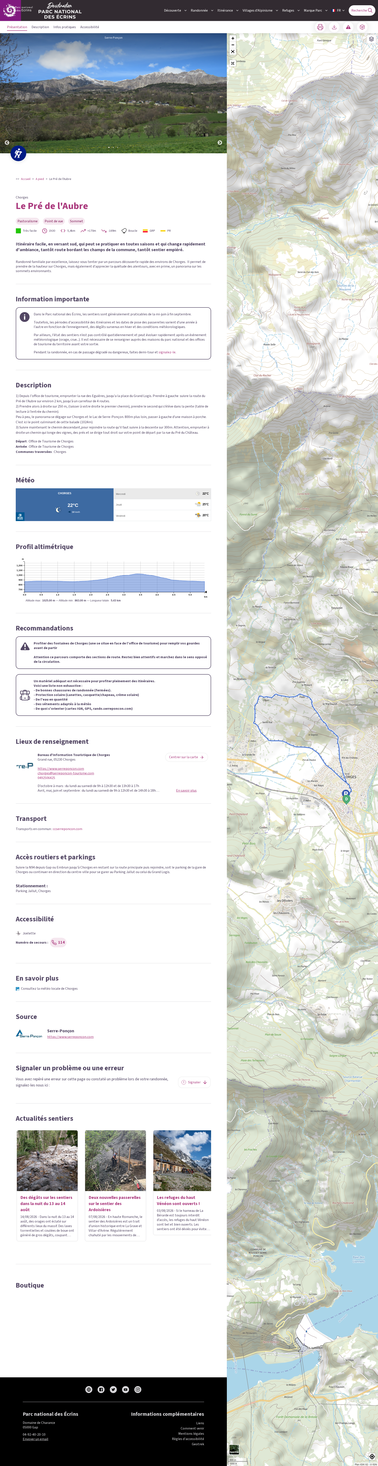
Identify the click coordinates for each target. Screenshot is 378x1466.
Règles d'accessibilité (188, 1439)
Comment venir (192, 1428)
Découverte (172, 10)
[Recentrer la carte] (232, 63)
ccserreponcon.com (67, 829)
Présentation (17, 27)
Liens (200, 1423)
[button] (232, 51)
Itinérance (225, 10)
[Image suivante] (220, 93)
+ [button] (232, 38)
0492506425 (46, 778)
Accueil (25, 179)
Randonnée (199, 10)
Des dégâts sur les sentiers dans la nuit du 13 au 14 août (46, 1204)
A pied (40, 179)
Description (40, 27)
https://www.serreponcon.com (61, 769)
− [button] (232, 45)
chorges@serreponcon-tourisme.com (66, 773)
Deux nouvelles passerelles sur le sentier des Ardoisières (115, 1204)
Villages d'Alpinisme (258, 10)
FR (339, 10)
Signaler (194, 1082)
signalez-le (167, 352)
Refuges (288, 10)
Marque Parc (313, 10)
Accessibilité (89, 27)
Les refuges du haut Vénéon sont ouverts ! (178, 1201)
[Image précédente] (7, 93)
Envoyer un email (35, 1439)
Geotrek (198, 1444)
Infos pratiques (64, 27)
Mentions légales (191, 1433)
